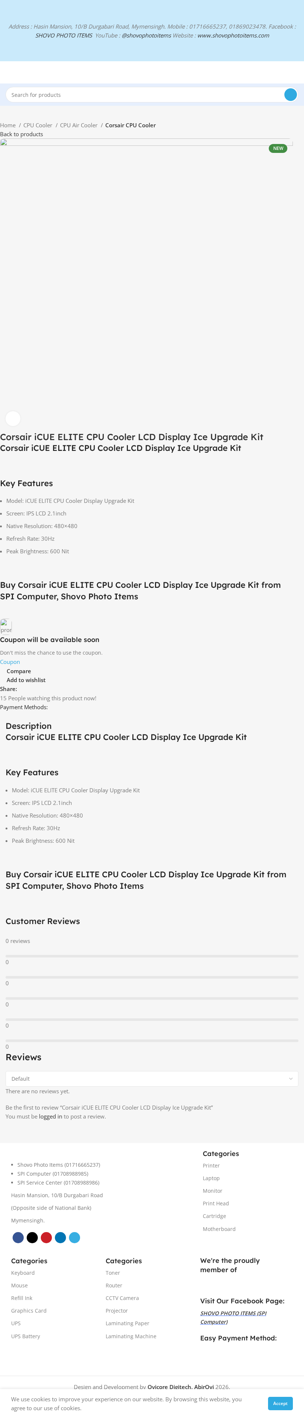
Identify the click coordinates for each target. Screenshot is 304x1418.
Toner (113, 1272)
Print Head (216, 1203)
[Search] (290, 94)
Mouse (19, 1285)
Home (8, 125)
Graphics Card (29, 1310)
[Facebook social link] (23, 689)
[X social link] (31, 689)
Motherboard (219, 1228)
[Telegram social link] (57, 689)
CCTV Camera (122, 1297)
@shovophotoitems (146, 35)
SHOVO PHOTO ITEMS (63, 35)
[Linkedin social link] (48, 689)
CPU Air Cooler (79, 125)
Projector (117, 1310)
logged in (50, 1116)
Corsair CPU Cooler (130, 125)
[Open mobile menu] (8, 72)
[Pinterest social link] (40, 689)
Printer (211, 1165)
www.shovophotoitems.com (233, 35)
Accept (280, 1403)
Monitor (212, 1190)
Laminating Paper (127, 1323)
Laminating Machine (131, 1336)
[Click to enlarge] (13, 418)
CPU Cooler (38, 125)
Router (114, 1285)
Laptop (211, 1178)
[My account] (295, 72)
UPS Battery (25, 1336)
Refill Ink (21, 1297)
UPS (16, 1323)
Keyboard (23, 1272)
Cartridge (214, 1215)
